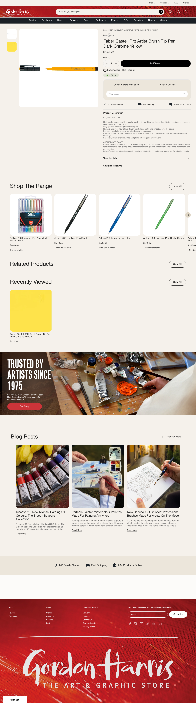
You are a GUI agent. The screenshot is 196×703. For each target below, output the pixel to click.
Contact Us (87, 620)
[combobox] (110, 12)
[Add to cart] (47, 232)
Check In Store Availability (126, 85)
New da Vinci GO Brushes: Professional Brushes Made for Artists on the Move (153, 514)
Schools (49, 620)
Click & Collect (167, 85)
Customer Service (90, 608)
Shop (11, 608)
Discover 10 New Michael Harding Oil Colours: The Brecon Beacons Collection (40, 516)
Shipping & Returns (112, 166)
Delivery (86, 613)
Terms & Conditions (91, 623)
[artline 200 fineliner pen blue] (120, 215)
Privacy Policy (89, 627)
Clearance (13, 616)
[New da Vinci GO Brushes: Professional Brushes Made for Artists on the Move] (153, 476)
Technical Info (110, 158)
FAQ (48, 623)
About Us (50, 616)
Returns (86, 616)
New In (12, 613)
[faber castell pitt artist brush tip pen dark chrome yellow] (31, 311)
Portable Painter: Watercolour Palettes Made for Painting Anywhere (97, 514)
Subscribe (178, 614)
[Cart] (187, 11)
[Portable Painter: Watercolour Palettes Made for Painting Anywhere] (98, 476)
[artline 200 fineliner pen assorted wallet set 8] (31, 215)
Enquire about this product (121, 70)
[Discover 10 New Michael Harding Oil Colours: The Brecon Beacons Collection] (42, 476)
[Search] (161, 12)
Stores (49, 613)
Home (105, 30)
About (48, 608)
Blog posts (24, 437)
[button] (32, 21)
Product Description (113, 113)
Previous (19, 68)
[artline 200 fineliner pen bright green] (164, 215)
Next (188, 215)
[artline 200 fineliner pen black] (75, 215)
